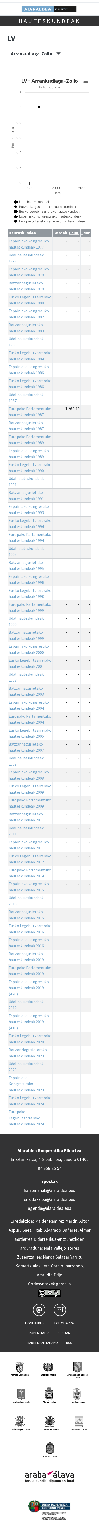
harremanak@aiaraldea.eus (49, 1190)
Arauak (64, 1332)
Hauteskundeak (49, 21)
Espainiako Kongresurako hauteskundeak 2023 (26, 1083)
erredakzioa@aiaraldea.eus (49, 1199)
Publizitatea (39, 1332)
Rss (69, 1342)
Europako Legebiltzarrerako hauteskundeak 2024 (26, 1117)
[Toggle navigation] (7, 9)
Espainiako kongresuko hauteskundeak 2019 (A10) (29, 1021)
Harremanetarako (42, 1342)
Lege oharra (63, 1323)
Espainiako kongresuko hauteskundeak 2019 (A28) (29, 987)
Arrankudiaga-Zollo (33, 54)
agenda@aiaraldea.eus (49, 1208)
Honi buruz (34, 1323)
